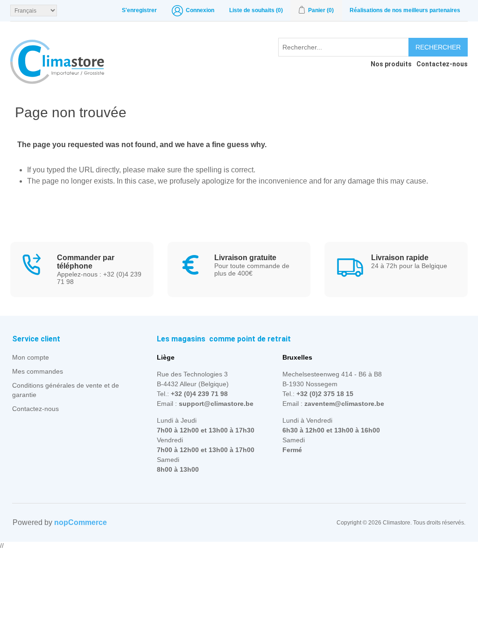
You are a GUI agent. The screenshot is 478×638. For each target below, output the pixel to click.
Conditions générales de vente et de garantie (65, 390)
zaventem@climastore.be (344, 403)
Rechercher (438, 47)
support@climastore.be (216, 403)
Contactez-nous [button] (442, 64)
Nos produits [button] (391, 64)
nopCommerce (80, 522)
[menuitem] (389, 64)
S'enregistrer (139, 10)
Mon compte (30, 357)
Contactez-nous (35, 408)
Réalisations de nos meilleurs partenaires (405, 10)
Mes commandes (37, 371)
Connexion (200, 10)
